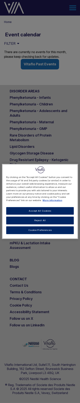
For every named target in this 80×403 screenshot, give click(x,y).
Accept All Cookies (40, 210)
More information (52, 200)
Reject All (40, 220)
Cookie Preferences (40, 230)
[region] (40, 201)
